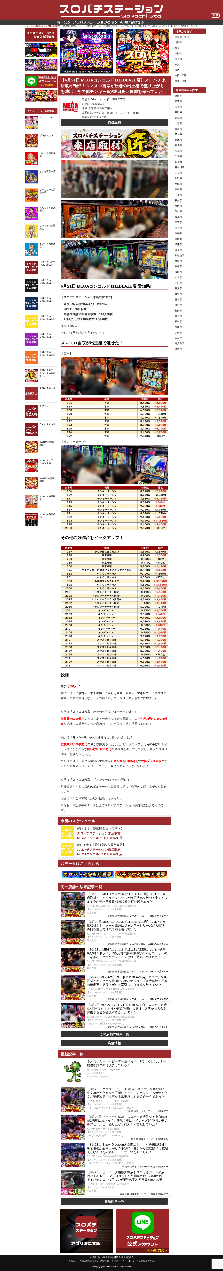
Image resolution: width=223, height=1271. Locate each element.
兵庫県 (178, 244)
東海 (177, 64)
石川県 (178, 195)
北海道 (178, 95)
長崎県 (178, 321)
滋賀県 (178, 228)
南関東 (178, 53)
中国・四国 (180, 75)
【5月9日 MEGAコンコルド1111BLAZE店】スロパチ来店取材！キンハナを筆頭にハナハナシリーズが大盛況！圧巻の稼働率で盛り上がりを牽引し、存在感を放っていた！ (127, 980)
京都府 (178, 233)
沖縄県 (178, 349)
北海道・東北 (182, 37)
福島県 (178, 128)
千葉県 (178, 156)
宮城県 (178, 117)
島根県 (178, 266)
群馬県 (178, 145)
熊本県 (178, 327)
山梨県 (178, 173)
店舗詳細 (114, 122)
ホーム (30, 26)
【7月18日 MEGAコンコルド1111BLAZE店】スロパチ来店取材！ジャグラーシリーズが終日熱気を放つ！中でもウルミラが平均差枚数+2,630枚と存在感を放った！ (127, 897)
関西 (177, 70)
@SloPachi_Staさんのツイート (41, 534)
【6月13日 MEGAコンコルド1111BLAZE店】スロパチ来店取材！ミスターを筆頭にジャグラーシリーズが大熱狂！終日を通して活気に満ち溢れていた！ (127, 925)
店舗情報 (114, 1043)
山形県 (178, 123)
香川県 (178, 288)
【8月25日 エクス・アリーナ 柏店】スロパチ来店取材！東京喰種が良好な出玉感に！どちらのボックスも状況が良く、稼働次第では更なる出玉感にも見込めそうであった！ (127, 1092)
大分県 (178, 332)
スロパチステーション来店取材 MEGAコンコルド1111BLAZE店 (99, 836)
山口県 (178, 283)
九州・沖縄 (180, 81)
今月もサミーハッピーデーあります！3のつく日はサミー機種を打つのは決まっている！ (126, 1063)
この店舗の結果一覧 (114, 1034)
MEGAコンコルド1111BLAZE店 (47, 26)
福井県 (178, 200)
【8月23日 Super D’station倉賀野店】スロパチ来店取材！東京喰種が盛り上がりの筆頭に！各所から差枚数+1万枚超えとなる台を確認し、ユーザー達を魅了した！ (127, 1148)
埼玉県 (178, 150)
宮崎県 (178, 338)
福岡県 (178, 310)
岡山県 (178, 272)
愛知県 (178, 211)
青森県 (178, 101)
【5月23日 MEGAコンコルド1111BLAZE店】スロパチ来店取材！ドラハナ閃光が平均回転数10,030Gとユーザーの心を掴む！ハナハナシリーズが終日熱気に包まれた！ (127, 953)
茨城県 (178, 134)
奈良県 (178, 250)
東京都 (178, 161)
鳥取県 (178, 261)
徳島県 (178, 299)
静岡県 (178, 205)
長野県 (178, 178)
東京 (177, 48)
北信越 (178, 59)
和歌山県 (179, 255)
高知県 (178, 305)
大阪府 (178, 239)
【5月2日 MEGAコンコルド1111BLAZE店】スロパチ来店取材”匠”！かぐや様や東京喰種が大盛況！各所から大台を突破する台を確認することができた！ (127, 1008)
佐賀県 (178, 316)
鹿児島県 (179, 343)
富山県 (178, 189)
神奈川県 (179, 167)
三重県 (178, 222)
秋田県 (178, 112)
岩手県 (178, 106)
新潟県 (178, 183)
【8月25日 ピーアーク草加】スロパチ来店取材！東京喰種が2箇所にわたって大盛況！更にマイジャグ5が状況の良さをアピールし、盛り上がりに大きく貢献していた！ (127, 1120)
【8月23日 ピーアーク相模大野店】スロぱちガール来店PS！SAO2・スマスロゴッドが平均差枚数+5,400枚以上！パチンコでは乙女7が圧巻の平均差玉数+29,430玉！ (126, 1175)
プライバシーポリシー (126, 1261)
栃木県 (178, 139)
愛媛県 (178, 294)
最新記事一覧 (114, 1201)
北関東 (178, 42)
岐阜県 (178, 217)
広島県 (178, 277)
